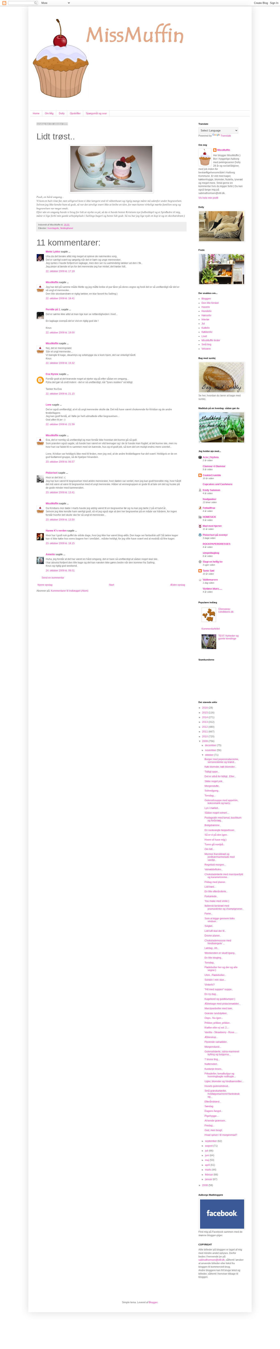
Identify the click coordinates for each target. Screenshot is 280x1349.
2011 (205, 731)
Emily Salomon (211, 490)
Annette (50, 554)
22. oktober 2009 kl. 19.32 (60, 363)
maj (207, 1160)
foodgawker (209, 499)
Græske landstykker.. (216, 1013)
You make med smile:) (217, 901)
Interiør (205, 319)
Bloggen (206, 298)
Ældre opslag (177, 584)
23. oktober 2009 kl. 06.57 (60, 461)
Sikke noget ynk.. (214, 781)
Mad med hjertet (212, 526)
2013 (205, 722)
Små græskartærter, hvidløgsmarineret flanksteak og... (222, 1093)
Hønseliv (206, 315)
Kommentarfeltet (210, 628)
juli (207, 1150)
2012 (205, 727)
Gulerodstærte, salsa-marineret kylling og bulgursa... (222, 1053)
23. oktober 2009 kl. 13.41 (60, 492)
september (211, 1141)
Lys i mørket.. (212, 808)
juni (207, 1155)
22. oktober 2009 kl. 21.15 (60, 393)
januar (209, 1179)
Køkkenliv (206, 332)
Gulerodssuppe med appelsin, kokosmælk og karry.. (221, 802)
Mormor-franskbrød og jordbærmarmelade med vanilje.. (220, 857)
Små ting (206, 344)
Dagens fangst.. (213, 1111)
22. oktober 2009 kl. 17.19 (60, 271)
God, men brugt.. (214, 1130)
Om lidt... (209, 849)
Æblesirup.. (211, 1037)
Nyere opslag (45, 584)
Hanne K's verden (56, 530)
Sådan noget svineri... (217, 812)
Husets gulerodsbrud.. (217, 1086)
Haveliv (205, 307)
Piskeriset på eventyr (215, 535)
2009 (205, 741)
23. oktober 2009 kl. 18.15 (60, 543)
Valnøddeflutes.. (213, 869)
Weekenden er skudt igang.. (220, 953)
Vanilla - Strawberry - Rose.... (221, 1032)
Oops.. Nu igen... (214, 1018)
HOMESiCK (209, 517)
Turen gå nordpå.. (214, 844)
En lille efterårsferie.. (216, 891)
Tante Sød (208, 570)
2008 (205, 1185)
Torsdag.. (210, 962)
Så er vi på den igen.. (216, 834)
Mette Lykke (53, 251)
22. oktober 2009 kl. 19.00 (60, 332)
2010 (205, 736)
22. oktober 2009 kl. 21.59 (60, 424)
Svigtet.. (209, 926)
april (208, 1165)
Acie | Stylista (211, 457)
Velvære (206, 348)
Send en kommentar (53, 577)
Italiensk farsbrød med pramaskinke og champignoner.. (224, 907)
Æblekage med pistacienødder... (222, 1003)
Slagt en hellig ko (212, 561)
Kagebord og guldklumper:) (220, 999)
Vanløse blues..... (212, 588)
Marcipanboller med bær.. (219, 1008)
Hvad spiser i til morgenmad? (221, 1135)
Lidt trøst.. (210, 886)
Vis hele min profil (208, 197)
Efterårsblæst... (213, 1101)
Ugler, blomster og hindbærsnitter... (224, 1081)
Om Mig (49, 113)
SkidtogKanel (66, 228)
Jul (203, 323)
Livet (204, 336)
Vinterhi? (210, 984)
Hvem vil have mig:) (216, 839)
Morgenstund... (213, 1046)
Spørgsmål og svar (96, 113)
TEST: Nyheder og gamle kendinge (228, 637)
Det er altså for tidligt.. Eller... (220, 776)
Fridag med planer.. (215, 882)
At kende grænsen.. (215, 1120)
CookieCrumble (212, 475)
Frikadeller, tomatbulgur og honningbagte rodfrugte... (220, 1075)
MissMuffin (52, 282)
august (209, 1145)
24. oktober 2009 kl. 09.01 (60, 570)
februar (209, 1174)
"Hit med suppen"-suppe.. (219, 989)
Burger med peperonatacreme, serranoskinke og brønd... (222, 761)
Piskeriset (52, 472)
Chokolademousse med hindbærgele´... (218, 942)
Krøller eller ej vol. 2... (217, 1027)
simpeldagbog (211, 553)
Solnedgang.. (212, 790)
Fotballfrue (209, 508)
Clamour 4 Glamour (214, 466)
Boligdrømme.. (213, 825)
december (211, 745)
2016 (205, 707)
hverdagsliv (53, 228)
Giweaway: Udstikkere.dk (225, 610)
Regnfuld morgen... (215, 864)
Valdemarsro (210, 579)
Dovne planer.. (213, 935)
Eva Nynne (52, 374)
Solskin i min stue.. (215, 979)
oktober (209, 755)
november (211, 750)
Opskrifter (75, 113)
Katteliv (205, 327)
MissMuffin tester (210, 340)
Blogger (153, 1302)
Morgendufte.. (212, 786)
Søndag (209, 1106)
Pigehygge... (212, 1116)
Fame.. (208, 913)
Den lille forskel (210, 303)
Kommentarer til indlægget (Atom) (69, 590)
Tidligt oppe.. (212, 771)
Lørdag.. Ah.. (212, 948)
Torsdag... (210, 795)
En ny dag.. (211, 994)
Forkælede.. (211, 896)
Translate (226, 135)
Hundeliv (206, 311)
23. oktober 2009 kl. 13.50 (60, 519)
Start (111, 584)
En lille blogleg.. (213, 957)
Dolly (62, 113)
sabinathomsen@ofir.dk (211, 1259)
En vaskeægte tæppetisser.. (220, 830)
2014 (205, 717)
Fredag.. (209, 1125)
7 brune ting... (212, 1059)
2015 (205, 712)
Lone (48, 404)
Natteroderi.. (211, 1064)
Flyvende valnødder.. (216, 1042)
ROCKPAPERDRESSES (216, 544)
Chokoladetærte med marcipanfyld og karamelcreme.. (224, 876)
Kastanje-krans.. (214, 1069)
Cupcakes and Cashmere (217, 484)
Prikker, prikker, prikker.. (218, 1023)
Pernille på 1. (53, 309)
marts (208, 1169)
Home (36, 113)
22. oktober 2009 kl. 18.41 (60, 298)
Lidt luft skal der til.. (215, 931)
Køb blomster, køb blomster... (220, 766)
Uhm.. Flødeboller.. (215, 975)
